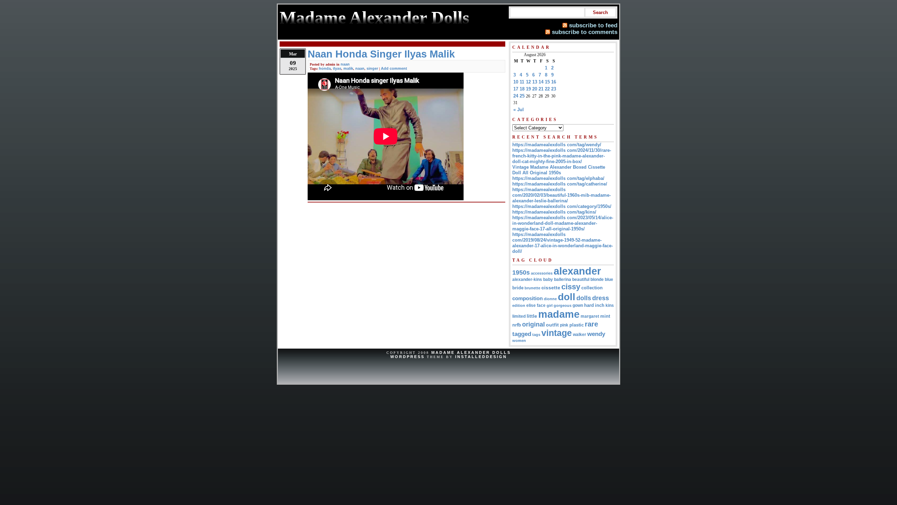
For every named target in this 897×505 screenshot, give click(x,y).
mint (605, 316)
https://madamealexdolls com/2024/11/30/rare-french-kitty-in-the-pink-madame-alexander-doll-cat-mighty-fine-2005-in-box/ (561, 156)
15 (547, 82)
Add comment (394, 68)
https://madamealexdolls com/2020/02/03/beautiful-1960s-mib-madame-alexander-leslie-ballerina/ (561, 195)
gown (578, 305)
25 (522, 96)
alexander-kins (527, 279)
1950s (521, 272)
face (541, 305)
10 (515, 82)
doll (566, 296)
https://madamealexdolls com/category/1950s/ (561, 206)
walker (579, 334)
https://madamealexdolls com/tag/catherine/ (559, 184)
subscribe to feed (593, 25)
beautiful (580, 279)
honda (325, 68)
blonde (597, 279)
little (532, 316)
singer (372, 68)
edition (518, 305)
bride (517, 287)
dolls (583, 298)
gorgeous (562, 305)
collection (592, 287)
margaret (590, 316)
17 (515, 89)
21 (541, 89)
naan (345, 64)
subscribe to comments (584, 32)
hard (589, 305)
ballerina (562, 279)
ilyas (337, 68)
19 (528, 89)
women (519, 340)
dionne (550, 299)
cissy (570, 286)
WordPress (407, 357)
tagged (521, 333)
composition (527, 298)
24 (515, 96)
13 (534, 82)
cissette (550, 287)
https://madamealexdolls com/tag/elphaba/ (558, 178)
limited (519, 316)
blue (609, 279)
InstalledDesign (481, 357)
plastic (576, 325)
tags (536, 334)
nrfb (516, 325)
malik (348, 68)
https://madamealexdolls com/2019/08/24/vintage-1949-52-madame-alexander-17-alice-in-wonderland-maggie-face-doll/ (562, 243)
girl (550, 305)
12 (528, 82)
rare (591, 324)
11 (522, 82)
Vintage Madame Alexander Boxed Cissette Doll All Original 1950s (558, 169)
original (533, 324)
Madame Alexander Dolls (471, 352)
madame (559, 314)
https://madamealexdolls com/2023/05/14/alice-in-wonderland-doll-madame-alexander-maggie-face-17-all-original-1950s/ (562, 223)
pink (564, 325)
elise (531, 305)
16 (553, 82)
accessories (542, 273)
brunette (532, 288)
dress (600, 298)
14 (541, 82)
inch (599, 305)
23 (553, 89)
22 (547, 89)
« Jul (518, 109)
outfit (552, 325)
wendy (596, 334)
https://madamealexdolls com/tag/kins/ (554, 212)
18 (522, 89)
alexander (577, 271)
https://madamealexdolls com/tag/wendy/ (556, 144)
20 (534, 89)
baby (548, 279)
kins (609, 305)
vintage (556, 333)
